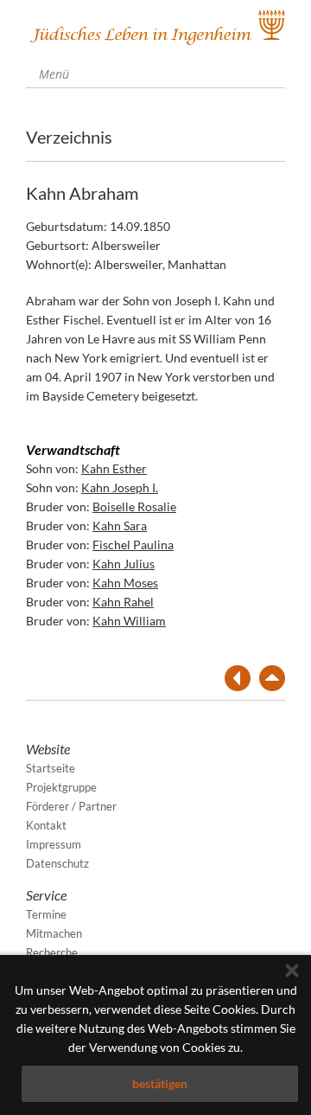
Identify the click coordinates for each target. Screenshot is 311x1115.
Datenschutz (57, 863)
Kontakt (46, 825)
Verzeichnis (69, 136)
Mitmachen (54, 933)
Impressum (53, 844)
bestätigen (159, 1083)
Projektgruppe (61, 787)
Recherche (52, 952)
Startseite (50, 768)
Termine (46, 914)
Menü (52, 74)
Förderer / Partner (71, 806)
